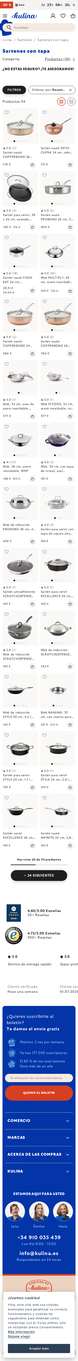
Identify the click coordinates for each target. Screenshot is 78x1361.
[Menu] (5, 16)
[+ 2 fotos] (20, 251)
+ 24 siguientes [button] (39, 875)
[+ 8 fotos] (20, 126)
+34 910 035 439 (39, 1237)
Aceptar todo (39, 1348)
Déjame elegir (19, 1336)
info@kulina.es (39, 1253)
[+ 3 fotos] (20, 188)
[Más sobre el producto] (20, 377)
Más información (21, 1332)
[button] (39, 90)
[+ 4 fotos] (58, 126)
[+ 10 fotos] (20, 565)
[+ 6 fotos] (20, 315)
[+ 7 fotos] (58, 315)
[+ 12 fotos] (20, 748)
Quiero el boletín (39, 1093)
